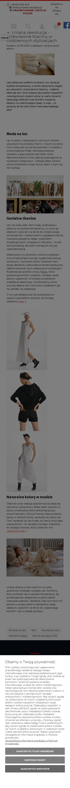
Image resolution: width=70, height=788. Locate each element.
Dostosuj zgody (35, 760)
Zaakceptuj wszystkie (35, 768)
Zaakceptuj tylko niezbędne (35, 751)
